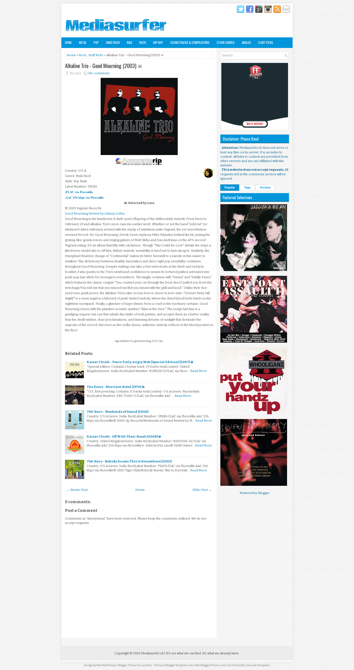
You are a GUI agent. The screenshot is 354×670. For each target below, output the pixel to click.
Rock (142, 42)
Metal (82, 42)
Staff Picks (265, 42)
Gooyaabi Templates (258, 665)
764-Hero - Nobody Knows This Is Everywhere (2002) (129, 461)
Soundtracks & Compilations (190, 42)
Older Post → (202, 490)
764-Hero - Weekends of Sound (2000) (117, 411)
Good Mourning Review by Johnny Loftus (95, 213)
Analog (246, 42)
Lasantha (146, 665)
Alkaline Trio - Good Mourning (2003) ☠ (103, 65)
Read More (198, 371)
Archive (265, 187)
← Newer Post (77, 490)
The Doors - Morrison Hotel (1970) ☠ (116, 387)
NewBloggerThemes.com (211, 665)
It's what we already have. (220, 653)
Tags (247, 187)
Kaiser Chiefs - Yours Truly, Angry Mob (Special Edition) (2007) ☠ (140, 362)
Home (68, 42)
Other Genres (226, 42)
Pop (96, 42)
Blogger (263, 493)
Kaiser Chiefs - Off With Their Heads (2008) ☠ (124, 436)
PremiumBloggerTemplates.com (174, 665)
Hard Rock (113, 42)
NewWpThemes (107, 665)
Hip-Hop (158, 42)
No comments (99, 73)
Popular (229, 187)
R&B (129, 42)
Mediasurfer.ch (152, 653)
